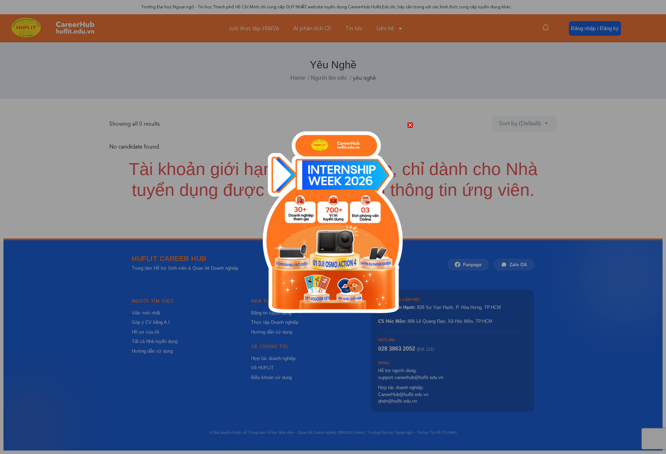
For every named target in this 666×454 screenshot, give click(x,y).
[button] (410, 125)
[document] (333, 227)
